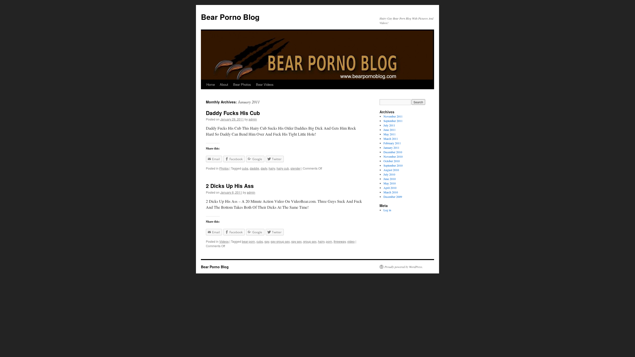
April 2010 (389, 188)
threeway (340, 241)
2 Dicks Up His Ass (230, 185)
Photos (224, 168)
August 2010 (391, 170)
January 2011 (391, 147)
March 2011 (390, 139)
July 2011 (389, 125)
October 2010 (391, 161)
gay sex (296, 241)
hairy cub (283, 168)
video (351, 241)
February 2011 (392, 143)
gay (266, 241)
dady (264, 168)
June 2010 (389, 179)
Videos (224, 241)
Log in (387, 210)
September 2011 (393, 121)
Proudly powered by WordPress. (403, 267)
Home (210, 84)
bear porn (248, 241)
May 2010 (389, 183)
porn (329, 241)
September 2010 (393, 165)
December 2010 (392, 152)
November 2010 (393, 156)
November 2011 (393, 116)
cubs (245, 168)
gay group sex (280, 241)
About (224, 84)
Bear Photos (242, 84)
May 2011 (389, 134)
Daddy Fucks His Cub (233, 113)
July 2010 (389, 174)
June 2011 (389, 130)
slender (295, 168)
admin (253, 119)
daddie (254, 168)
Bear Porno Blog (230, 16)
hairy (272, 168)
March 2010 (390, 192)
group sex (310, 241)
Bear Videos (265, 84)
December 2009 (392, 197)
